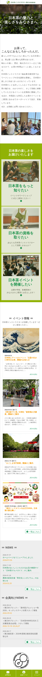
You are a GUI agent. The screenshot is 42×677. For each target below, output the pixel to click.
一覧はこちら (34, 531)
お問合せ (8, 675)
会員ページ (24, 675)
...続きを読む (33, 374)
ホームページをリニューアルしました (18, 557)
